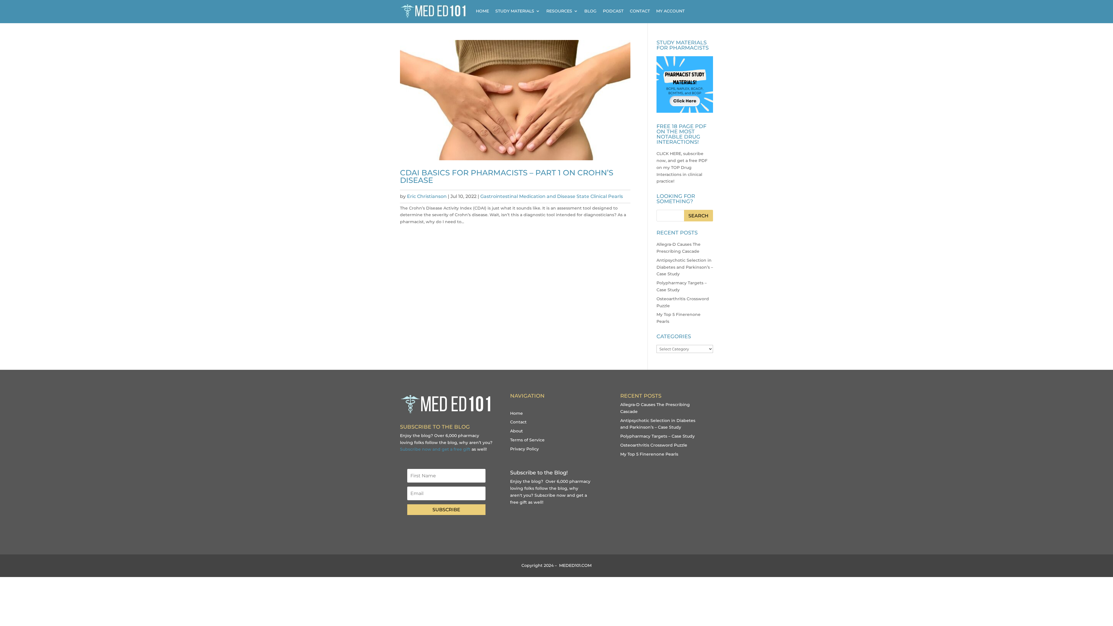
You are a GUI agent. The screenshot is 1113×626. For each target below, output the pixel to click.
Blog (590, 11)
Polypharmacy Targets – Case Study (657, 436)
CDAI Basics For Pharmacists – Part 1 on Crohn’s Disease (506, 176)
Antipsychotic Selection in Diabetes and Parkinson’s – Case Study (684, 267)
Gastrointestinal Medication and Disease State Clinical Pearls (551, 196)
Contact (640, 11)
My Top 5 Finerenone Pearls (649, 454)
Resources (559, 11)
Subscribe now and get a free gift (435, 449)
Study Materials (514, 11)
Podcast (613, 11)
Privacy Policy (524, 449)
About (516, 431)
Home (482, 11)
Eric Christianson (427, 196)
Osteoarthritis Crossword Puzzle (653, 445)
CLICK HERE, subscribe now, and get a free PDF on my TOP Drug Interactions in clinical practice (682, 167)
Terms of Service (527, 440)
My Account (670, 11)
